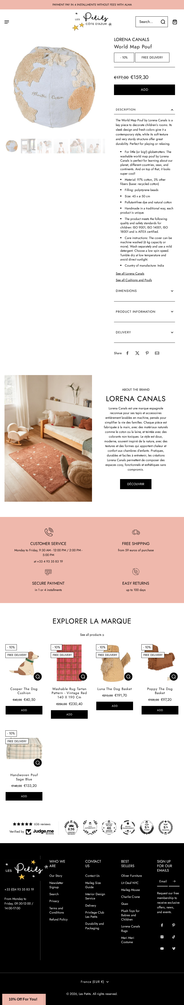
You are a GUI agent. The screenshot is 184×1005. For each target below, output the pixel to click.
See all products (90, 635)
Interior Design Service (95, 896)
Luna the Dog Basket (114, 688)
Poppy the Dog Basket (160, 691)
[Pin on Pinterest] (147, 353)
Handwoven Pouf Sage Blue (24, 777)
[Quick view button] (38, 677)
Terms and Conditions (56, 910)
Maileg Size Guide (93, 885)
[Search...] (163, 22)
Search (54, 894)
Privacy (54, 901)
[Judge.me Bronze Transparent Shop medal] (128, 827)
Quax (124, 904)
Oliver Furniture (131, 876)
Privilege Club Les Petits (94, 914)
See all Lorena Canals (130, 273)
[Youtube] (162, 948)
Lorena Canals (131, 39)
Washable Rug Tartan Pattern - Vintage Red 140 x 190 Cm (69, 693)
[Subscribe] (174, 881)
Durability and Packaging (94, 926)
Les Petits (85, 994)
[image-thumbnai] (11, 146)
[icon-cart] (175, 21)
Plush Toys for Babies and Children (130, 915)
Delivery (90, 905)
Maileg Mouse (130, 890)
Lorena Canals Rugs (130, 928)
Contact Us (92, 876)
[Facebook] (162, 925)
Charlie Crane (130, 897)
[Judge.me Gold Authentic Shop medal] (90, 827)
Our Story (55, 876)
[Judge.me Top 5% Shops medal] (147, 827)
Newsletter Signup (56, 885)
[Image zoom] (54, 87)
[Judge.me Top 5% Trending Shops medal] (165, 827)
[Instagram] (162, 937)
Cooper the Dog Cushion (24, 691)
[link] (103, 635)
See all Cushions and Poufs (134, 280)
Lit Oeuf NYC (130, 883)
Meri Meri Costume (127, 940)
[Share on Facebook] (127, 353)
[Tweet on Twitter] (137, 353)
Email (163, 881)
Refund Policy (58, 919)
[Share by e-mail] (157, 353)
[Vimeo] (174, 948)
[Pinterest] (174, 925)
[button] (144, 90)
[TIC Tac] (174, 937)
